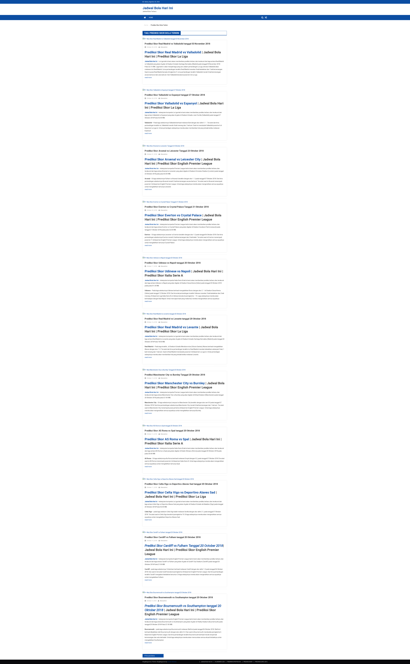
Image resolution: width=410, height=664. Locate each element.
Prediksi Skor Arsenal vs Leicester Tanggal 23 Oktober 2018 (174, 151)
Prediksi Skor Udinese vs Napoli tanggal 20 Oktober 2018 (173, 263)
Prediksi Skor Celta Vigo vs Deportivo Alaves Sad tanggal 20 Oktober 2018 (181, 484)
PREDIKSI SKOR (247, 662)
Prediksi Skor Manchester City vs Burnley (175, 383)
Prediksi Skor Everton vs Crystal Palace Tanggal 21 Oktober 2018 (177, 207)
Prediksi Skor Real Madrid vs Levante (171, 327)
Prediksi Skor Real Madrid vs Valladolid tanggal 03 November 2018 (177, 43)
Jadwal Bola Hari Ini (158, 8)
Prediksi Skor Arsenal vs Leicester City (173, 159)
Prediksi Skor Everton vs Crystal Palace (173, 215)
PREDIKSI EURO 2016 (261, 662)
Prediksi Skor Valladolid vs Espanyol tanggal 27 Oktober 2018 (175, 95)
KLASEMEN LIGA (220, 662)
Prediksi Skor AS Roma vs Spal (167, 439)
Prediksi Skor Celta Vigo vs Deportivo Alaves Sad (180, 492)
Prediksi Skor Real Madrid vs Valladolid (173, 52)
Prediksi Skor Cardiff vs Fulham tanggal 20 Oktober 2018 (173, 537)
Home (151, 17)
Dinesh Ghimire (171, 662)
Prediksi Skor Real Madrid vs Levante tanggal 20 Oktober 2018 (175, 318)
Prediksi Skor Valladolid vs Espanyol (171, 103)
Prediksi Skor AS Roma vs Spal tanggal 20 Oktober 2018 (172, 430)
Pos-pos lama (150, 656)
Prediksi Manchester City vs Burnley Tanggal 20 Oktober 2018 (175, 374)
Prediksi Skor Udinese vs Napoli (167, 271)
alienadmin (163, 47)
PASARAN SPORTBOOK (234, 662)
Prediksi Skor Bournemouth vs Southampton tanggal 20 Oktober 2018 (179, 597)
